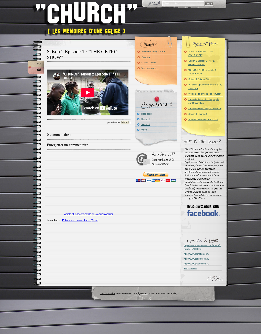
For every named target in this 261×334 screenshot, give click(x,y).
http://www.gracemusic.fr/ (196, 263)
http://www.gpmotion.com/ (196, 254)
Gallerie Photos (149, 62)
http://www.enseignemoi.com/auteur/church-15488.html (202, 247)
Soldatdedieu (190, 268)
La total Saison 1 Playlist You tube (204, 108)
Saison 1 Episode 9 (197, 114)
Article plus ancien (94, 214)
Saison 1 (145, 119)
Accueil (109, 214)
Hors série (146, 114)
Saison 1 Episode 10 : (199, 79)
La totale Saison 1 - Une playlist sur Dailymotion (203, 101)
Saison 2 (125, 122)
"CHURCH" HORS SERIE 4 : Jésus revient (202, 72)
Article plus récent (74, 214)
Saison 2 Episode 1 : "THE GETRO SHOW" (201, 63)
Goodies (146, 57)
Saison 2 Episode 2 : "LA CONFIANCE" (200, 53)
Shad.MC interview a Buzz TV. (203, 119)
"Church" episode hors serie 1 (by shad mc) (205, 86)
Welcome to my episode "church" (204, 94)
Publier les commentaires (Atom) (80, 220)
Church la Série (107, 293)
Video (144, 129)
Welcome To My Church (153, 51)
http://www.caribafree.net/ (196, 259)
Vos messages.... (150, 68)
